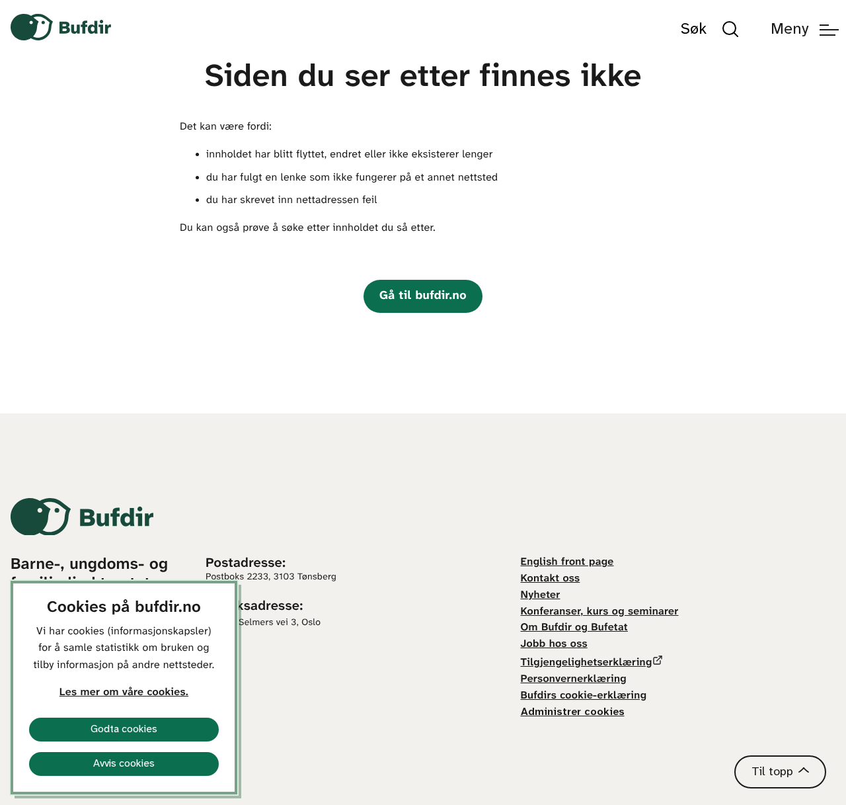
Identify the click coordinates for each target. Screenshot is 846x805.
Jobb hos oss (554, 644)
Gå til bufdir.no (423, 296)
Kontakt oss (550, 579)
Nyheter (540, 595)
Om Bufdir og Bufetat (574, 628)
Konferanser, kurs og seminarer (600, 612)
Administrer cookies (573, 712)
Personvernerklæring (574, 679)
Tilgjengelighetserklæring (586, 663)
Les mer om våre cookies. (123, 693)
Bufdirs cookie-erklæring (584, 696)
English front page (567, 562)
